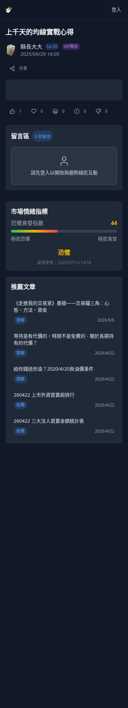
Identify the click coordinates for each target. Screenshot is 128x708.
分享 (23, 68)
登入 (116, 9)
